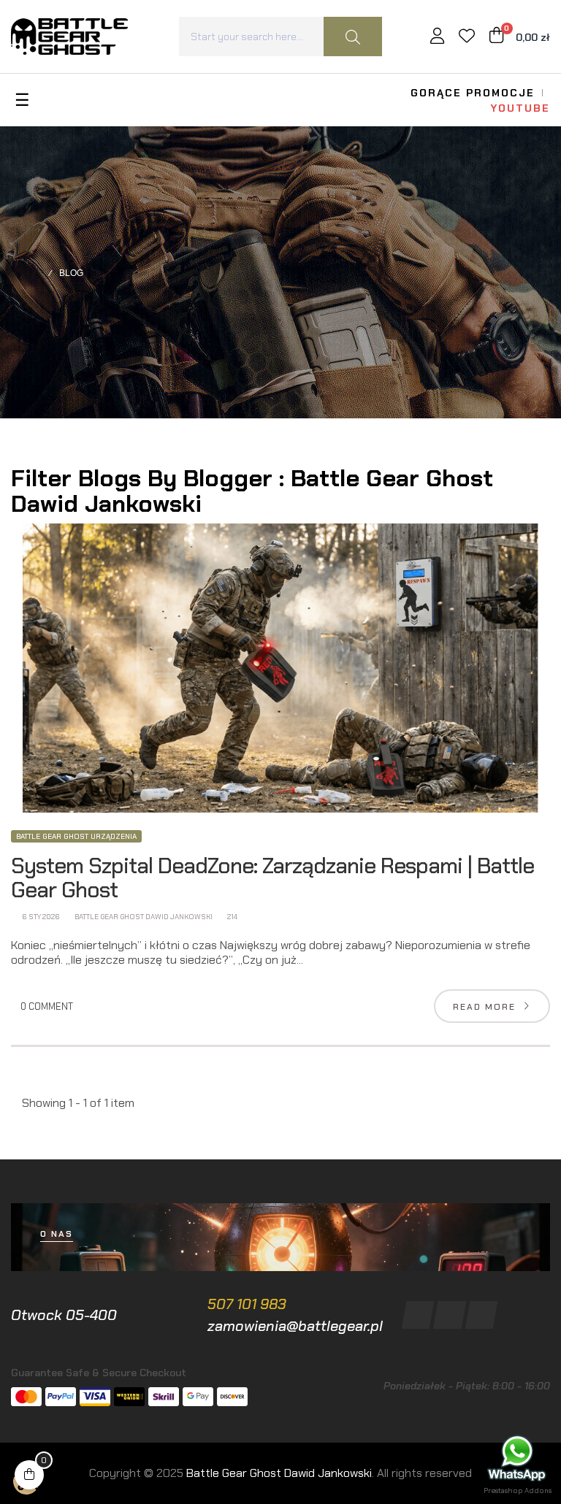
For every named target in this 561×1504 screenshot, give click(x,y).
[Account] (437, 37)
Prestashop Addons (518, 1490)
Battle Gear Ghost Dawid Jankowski (143, 916)
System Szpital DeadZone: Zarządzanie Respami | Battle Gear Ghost (272, 877)
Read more (484, 1007)
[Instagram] (449, 1315)
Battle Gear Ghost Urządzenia (76, 836)
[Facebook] (417, 1315)
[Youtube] (481, 1315)
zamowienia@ (252, 1325)
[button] (56, 1234)
